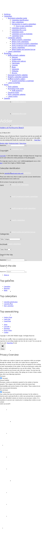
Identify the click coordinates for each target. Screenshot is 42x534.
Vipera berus (22, 143)
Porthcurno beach (13, 143)
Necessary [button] (2, 376)
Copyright (3, 156)
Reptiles (2, 143)
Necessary (5, 378)
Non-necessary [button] (4, 390)
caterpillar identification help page (13, 173)
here (1, 163)
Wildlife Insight (10, 6)
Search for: (3, 145)
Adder (6, 143)
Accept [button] (15, 343)
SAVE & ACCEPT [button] (5, 404)
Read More (37, 140)
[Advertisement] (21, 209)
